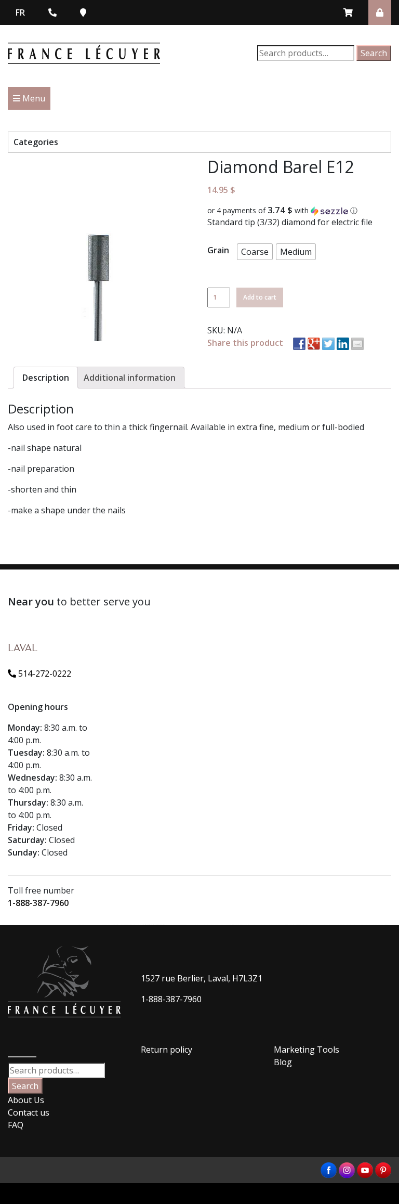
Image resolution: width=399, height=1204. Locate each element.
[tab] (46, 378)
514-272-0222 (43, 673)
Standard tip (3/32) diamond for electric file (290, 222)
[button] (299, 210)
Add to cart (259, 297)
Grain (218, 250)
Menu (32, 98)
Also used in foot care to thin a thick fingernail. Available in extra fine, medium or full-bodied (186, 427)
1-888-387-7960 (38, 903)
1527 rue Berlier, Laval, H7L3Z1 (201, 978)
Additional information (130, 377)
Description (45, 377)
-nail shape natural (45, 448)
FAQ (15, 1125)
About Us (26, 1100)
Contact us (28, 1112)
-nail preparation (41, 468)
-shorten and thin (42, 489)
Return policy (166, 1049)
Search (374, 53)
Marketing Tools (306, 1049)
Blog (283, 1062)
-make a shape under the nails (67, 510)
